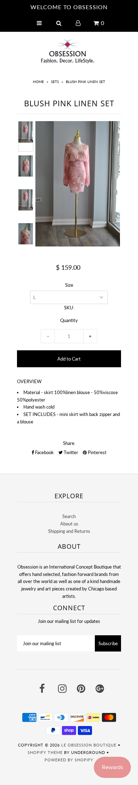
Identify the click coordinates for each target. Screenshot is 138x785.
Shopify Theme (45, 752)
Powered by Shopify (69, 759)
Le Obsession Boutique (88, 745)
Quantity (69, 320)
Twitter (70, 452)
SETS (55, 81)
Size (69, 285)
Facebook (44, 452)
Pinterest (97, 452)
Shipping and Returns (69, 531)
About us (69, 524)
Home (38, 81)
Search (69, 516)
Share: (69, 443)
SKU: (69, 307)
